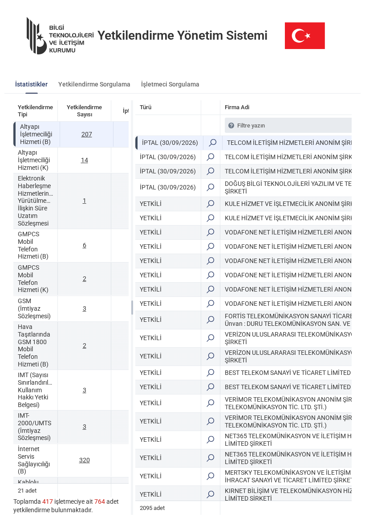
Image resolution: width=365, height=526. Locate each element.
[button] (212, 143)
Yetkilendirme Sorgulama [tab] (94, 84)
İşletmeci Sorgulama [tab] (170, 84)
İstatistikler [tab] (31, 84)
